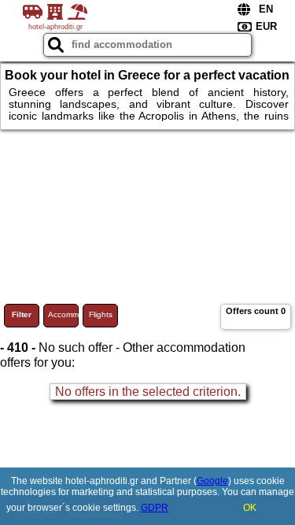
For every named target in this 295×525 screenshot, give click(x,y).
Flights (100, 314)
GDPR (154, 507)
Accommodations (63, 314)
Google (212, 480)
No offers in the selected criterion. (148, 391)
